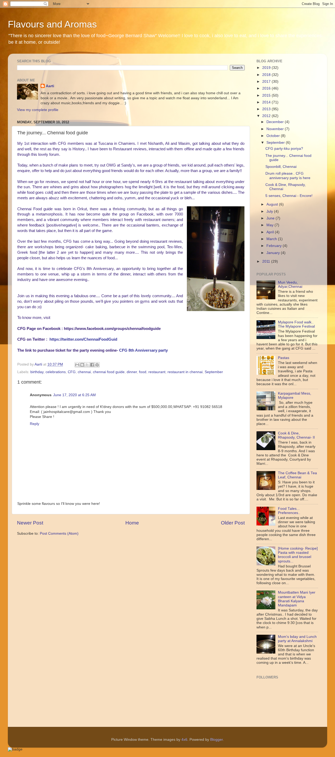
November (275, 129)
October (273, 136)
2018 (267, 75)
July (270, 211)
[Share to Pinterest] (97, 364)
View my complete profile (37, 110)
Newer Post (30, 523)
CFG (72, 372)
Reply (34, 424)
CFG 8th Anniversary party (143, 350)
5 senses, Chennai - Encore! (288, 196)
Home (132, 523)
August (272, 204)
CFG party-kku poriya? (284, 149)
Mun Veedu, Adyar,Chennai (290, 284)
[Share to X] (87, 364)
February (274, 246)
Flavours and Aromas (52, 24)
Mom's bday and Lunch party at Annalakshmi (297, 639)
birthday (36, 372)
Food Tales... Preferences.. (289, 511)
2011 (266, 261)
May (270, 225)
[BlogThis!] (82, 364)
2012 (267, 116)
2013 (267, 109)
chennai (84, 372)
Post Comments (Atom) (59, 533)
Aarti (50, 86)
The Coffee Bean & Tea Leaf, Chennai (297, 475)
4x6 (184, 740)
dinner (132, 372)
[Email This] (77, 364)
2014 (267, 102)
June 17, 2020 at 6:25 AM (74, 395)
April (270, 232)
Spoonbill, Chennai (281, 167)
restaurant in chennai (185, 372)
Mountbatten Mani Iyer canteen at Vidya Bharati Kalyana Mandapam (296, 598)
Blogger (216, 740)
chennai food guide (109, 372)
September (214, 372)
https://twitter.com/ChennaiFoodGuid (83, 339)
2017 (267, 82)
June (271, 218)
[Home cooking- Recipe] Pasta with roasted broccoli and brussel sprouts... (298, 554)
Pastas (283, 358)
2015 (267, 95)
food (142, 372)
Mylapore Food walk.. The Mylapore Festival (296, 324)
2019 (267, 68)
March (272, 239)
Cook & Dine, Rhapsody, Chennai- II (296, 435)
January (273, 253)
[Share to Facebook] (92, 364)
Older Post (233, 523)
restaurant (156, 372)
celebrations (56, 372)
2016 (267, 88)
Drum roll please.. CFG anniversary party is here (287, 176)
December (275, 122)
